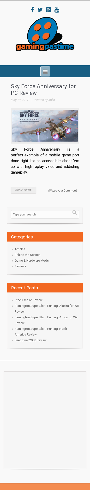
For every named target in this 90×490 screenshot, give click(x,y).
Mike (51, 100)
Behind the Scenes (27, 255)
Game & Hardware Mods (32, 260)
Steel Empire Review (28, 300)
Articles (20, 249)
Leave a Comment (64, 190)
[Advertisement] (45, 419)
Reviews (20, 266)
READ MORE (23, 189)
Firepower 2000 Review (31, 340)
